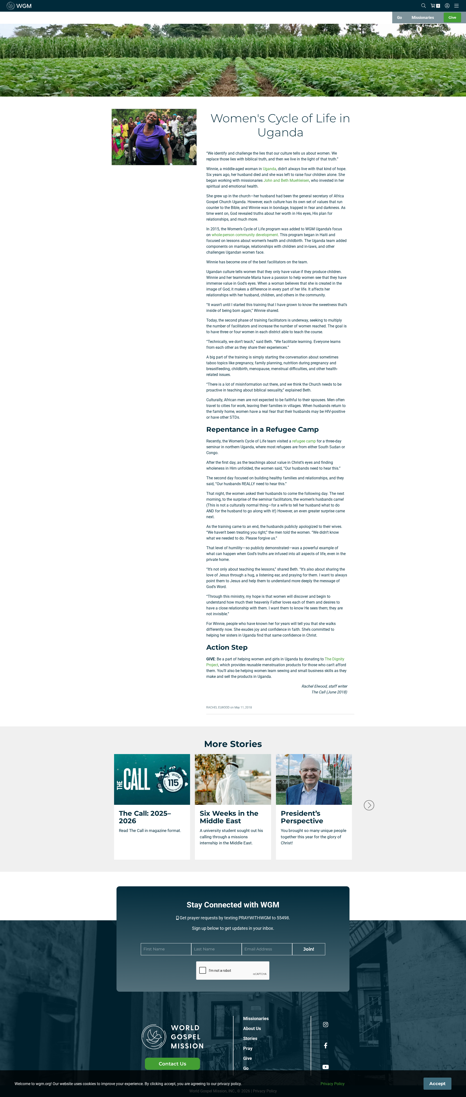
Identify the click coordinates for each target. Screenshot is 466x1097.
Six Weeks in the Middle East (229, 817)
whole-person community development (245, 235)
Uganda (269, 168)
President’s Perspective (302, 817)
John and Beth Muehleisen (286, 180)
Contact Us (172, 1064)
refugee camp (304, 441)
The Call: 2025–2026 (145, 817)
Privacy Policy (333, 1083)
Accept (437, 1083)
